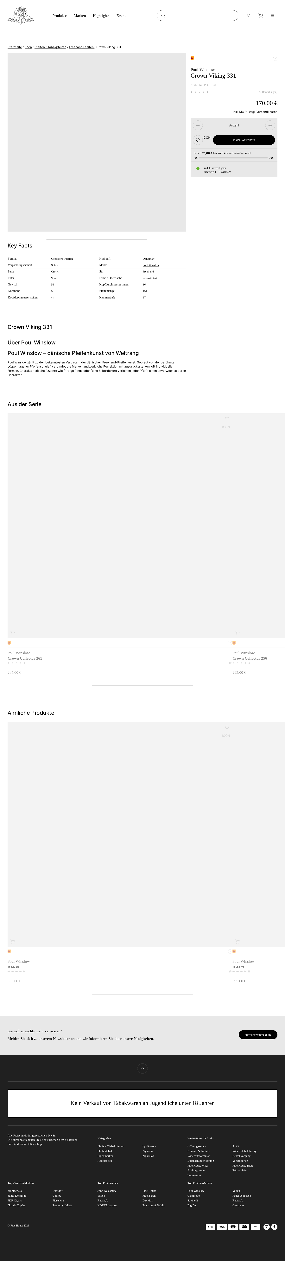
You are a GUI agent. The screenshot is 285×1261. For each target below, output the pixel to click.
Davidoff (58, 1190)
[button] (198, 140)
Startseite (15, 47)
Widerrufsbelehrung (244, 1151)
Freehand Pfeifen (81, 47)
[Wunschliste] (249, 15)
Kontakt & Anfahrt (198, 1151)
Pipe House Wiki (197, 1165)
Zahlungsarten (196, 1170)
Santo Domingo (17, 1195)
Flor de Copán (16, 1205)
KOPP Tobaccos (107, 1205)
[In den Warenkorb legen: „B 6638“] (13, 941)
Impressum (194, 1175)
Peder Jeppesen (241, 1195)
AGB (235, 1146)
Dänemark (149, 258)
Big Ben (192, 1205)
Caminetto (193, 1195)
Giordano (238, 1205)
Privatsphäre (239, 1170)
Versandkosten (266, 112)
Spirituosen (149, 1146)
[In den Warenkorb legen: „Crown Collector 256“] (238, 633)
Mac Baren (149, 1195)
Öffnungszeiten (196, 1146)
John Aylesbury (107, 1190)
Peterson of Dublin (153, 1205)
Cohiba (57, 1195)
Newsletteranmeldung (258, 1034)
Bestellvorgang (241, 1155)
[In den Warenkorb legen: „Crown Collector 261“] (13, 633)
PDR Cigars (15, 1200)
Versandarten (240, 1160)
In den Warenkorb (244, 140)
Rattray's (103, 1200)
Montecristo (15, 1190)
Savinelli (192, 1200)
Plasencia (58, 1200)
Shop (28, 47)
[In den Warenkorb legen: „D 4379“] (238, 941)
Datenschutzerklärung (200, 1160)
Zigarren (147, 1151)
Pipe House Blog (242, 1165)
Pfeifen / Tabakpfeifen (50, 47)
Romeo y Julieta (62, 1205)
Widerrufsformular (198, 1155)
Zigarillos (148, 1155)
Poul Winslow (151, 265)
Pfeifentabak (105, 1151)
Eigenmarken (106, 1155)
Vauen (101, 1195)
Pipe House (149, 1190)
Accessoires (105, 1160)
